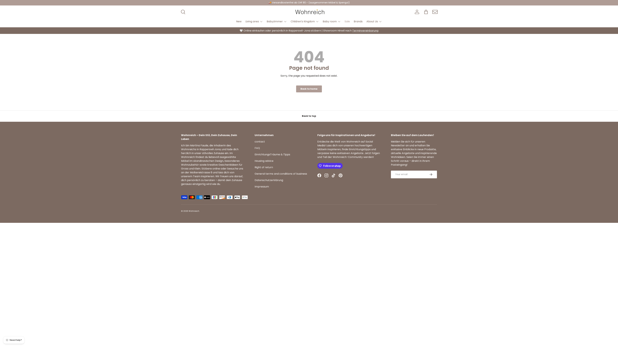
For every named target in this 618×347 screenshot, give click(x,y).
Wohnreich (194, 211)
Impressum (262, 186)
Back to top (309, 116)
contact (260, 141)
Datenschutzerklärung (269, 180)
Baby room (330, 21)
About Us (372, 21)
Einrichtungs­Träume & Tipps (272, 154)
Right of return (264, 167)
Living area (252, 21)
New (239, 21)
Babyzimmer (275, 21)
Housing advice (264, 161)
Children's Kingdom (303, 21)
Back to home (309, 88)
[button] (426, 11)
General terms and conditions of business (281, 174)
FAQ (257, 148)
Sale (347, 21)
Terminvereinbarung (365, 30)
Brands (358, 21)
